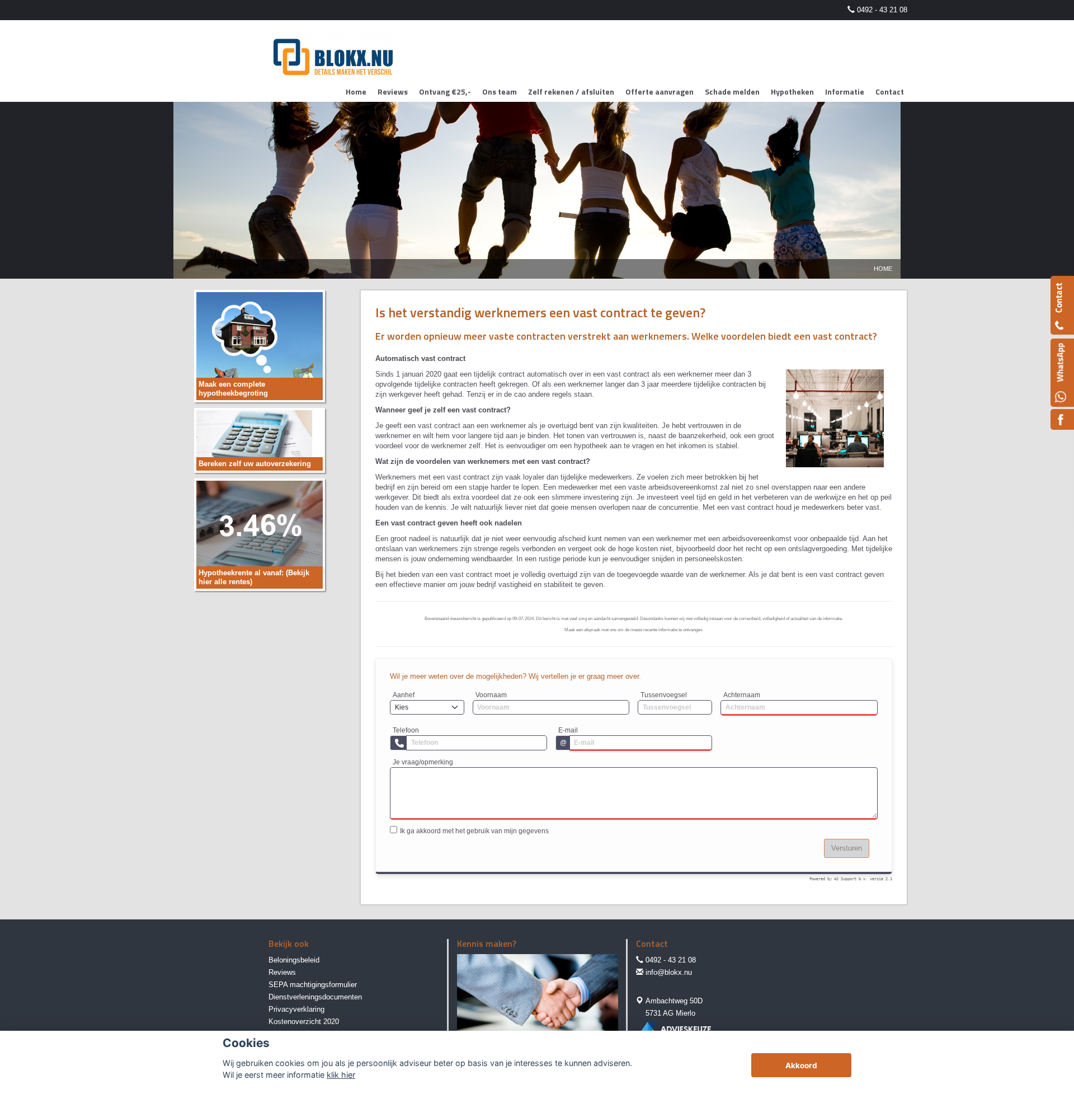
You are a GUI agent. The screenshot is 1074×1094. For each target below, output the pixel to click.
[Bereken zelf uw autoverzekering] (254, 439)
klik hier (341, 1074)
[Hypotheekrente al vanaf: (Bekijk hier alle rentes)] (259, 534)
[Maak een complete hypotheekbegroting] (259, 345)
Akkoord (801, 1065)
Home (883, 268)
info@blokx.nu (669, 972)
